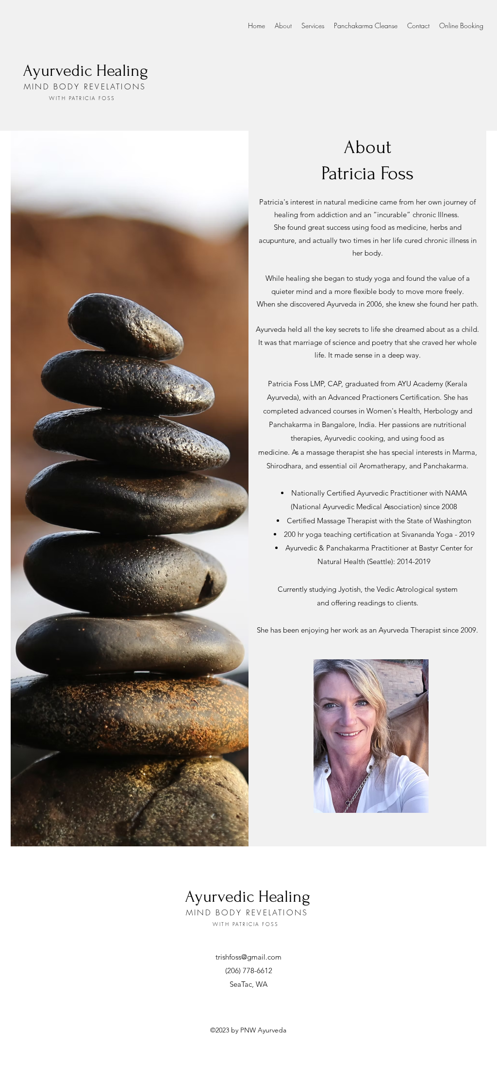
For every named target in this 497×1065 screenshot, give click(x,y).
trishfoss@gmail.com (248, 957)
